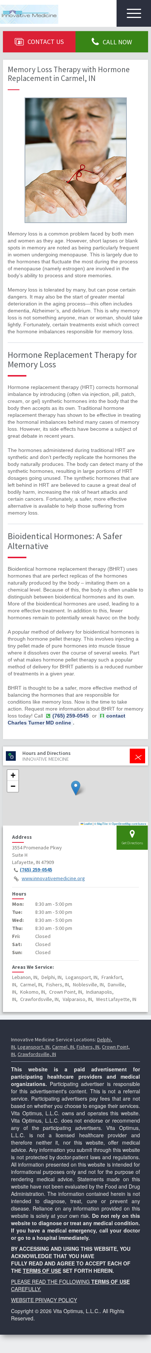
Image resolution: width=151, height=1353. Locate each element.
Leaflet (87, 824)
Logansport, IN (33, 1047)
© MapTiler (101, 824)
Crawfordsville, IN (37, 1054)
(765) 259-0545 (36, 869)
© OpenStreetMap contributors (127, 824)
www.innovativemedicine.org (53, 878)
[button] (75, 788)
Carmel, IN (63, 1047)
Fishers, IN (88, 1047)
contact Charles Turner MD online (66, 719)
